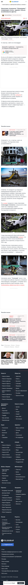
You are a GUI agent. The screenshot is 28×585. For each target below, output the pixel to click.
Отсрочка (18, 474)
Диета (17, 432)
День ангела (19, 501)
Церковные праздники (19, 491)
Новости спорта (19, 404)
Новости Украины (11, 316)
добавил (20, 237)
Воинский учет (19, 479)
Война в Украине (5, 466)
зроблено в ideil (4, 580)
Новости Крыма (6, 396)
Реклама (4, 559)
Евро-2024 (18, 416)
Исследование (19, 437)
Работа (17, 378)
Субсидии (18, 383)
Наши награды (5, 561)
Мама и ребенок (20, 427)
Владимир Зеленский (7, 490)
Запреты (18, 499)
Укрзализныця (5, 420)
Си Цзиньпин (5, 495)
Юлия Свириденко (6, 512)
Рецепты (17, 516)
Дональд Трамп (6, 493)
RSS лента (4, 573)
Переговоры (5, 475)
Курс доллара (5, 417)
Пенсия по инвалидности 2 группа (6, 523)
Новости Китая (6, 454)
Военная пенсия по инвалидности (7, 528)
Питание (18, 430)
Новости (3, 373)
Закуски (18, 531)
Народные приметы (21, 494)
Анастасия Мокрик (8, 15)
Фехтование (19, 419)
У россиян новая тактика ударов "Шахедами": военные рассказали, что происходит (16, 133)
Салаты (18, 529)
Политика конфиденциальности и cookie (12, 551)
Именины (18, 503)
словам (5, 203)
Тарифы (4, 415)
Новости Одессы (6, 383)
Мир (2, 442)
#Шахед (17, 346)
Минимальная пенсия (7, 531)
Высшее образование (21, 390)
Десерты (18, 527)
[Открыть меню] (2, 1)
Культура (18, 454)
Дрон (3, 435)
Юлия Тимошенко (6, 507)
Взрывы (4, 473)
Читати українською (5, 18)
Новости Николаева (7, 399)
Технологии (5, 427)
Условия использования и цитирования (12, 556)
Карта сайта (5, 568)
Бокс (17, 409)
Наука (2, 425)
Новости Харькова (6, 378)
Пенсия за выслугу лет (7, 534)
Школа (17, 388)
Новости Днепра (6, 381)
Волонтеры (5, 480)
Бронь (17, 472)
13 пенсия (4, 519)
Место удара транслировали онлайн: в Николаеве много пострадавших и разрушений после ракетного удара (17, 338)
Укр (26, 1)
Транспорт (4, 410)
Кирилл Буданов (6, 502)
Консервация (19, 522)
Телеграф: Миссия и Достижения (10, 571)
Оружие (4, 478)
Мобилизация (18, 466)
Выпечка (18, 519)
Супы (17, 524)
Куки (13, 583)
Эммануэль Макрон (7, 497)
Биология (4, 432)
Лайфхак (18, 457)
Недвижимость (6, 413)
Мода (17, 450)
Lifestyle (17, 442)
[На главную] (14, 1)
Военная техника (6, 482)
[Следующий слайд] (26, 4)
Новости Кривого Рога (6, 391)
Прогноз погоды (20, 395)
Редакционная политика (8, 554)
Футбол (18, 407)
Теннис (17, 411)
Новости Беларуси (6, 457)
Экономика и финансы (4, 404)
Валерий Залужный (7, 500)
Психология (19, 435)
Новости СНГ (5, 452)
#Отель (13, 345)
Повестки (18, 469)
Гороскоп (18, 445)
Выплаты (18, 381)
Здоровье (17, 425)
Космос (4, 430)
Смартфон (4, 437)
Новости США (5, 447)
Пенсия (3, 516)
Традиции (18, 496)
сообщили (18, 95)
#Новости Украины (9, 346)
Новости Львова (6, 385)
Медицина (18, 385)
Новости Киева (6, 376)
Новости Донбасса (7, 394)
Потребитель (19, 447)
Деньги (4, 408)
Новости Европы (6, 445)
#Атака (17, 345)
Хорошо (21, 583)
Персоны (3, 487)
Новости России (6, 450)
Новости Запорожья (7, 388)
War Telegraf (12, 129)
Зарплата (18, 376)
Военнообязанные (20, 476)
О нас (3, 549)
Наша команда (5, 566)
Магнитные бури (20, 459)
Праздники (18, 487)
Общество (17, 373)
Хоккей (17, 414)
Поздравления (19, 462)
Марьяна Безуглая (6, 509)
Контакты (4, 563)
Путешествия (19, 452)
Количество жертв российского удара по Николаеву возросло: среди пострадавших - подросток (17, 329)
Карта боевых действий (5, 470)
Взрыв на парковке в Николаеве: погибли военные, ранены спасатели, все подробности (17, 320)
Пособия (18, 393)
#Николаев (7, 345)
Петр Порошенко (6, 505)
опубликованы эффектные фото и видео (12, 285)
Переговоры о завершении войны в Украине (14, 4)
